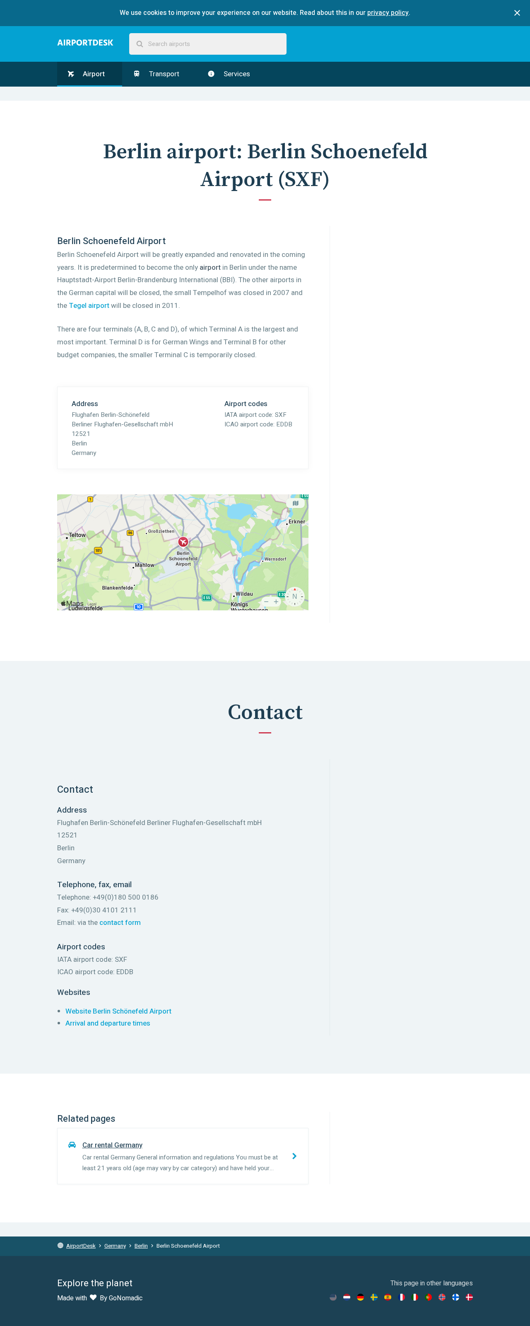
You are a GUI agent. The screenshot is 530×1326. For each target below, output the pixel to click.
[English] (333, 1297)
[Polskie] (428, 1297)
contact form (120, 922)
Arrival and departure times (107, 1023)
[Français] (401, 1297)
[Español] (387, 1297)
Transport (163, 74)
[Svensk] (374, 1297)
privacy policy (388, 13)
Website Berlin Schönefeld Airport (118, 1011)
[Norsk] (442, 1297)
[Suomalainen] (455, 1297)
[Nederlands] (346, 1297)
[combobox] (208, 44)
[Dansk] (469, 1297)
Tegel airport (89, 305)
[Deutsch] (360, 1297)
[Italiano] (414, 1297)
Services (236, 74)
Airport (93, 74)
